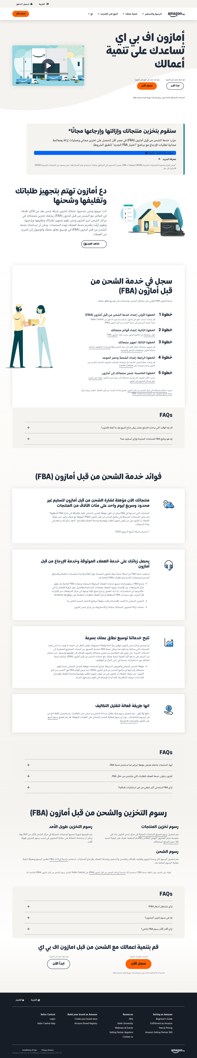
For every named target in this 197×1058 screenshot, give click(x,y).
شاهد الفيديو (92, 244)
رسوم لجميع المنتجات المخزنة (153, 834)
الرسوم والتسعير (153, 14)
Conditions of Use (29, 1050)
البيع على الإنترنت (109, 14)
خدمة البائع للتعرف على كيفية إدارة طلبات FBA (152, 393)
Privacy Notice (47, 1050)
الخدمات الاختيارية (128, 721)
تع (92, 14)
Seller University (125, 1023)
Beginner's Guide (164, 1019)
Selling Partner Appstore (121, 1032)
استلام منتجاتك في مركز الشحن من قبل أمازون (147, 390)
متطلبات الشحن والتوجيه (131, 350)
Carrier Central (126, 365)
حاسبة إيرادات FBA (59, 859)
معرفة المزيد (169, 159)
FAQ (131, 1019)
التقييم (19, 1000)
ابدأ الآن (175, 85)
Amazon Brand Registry (85, 1023)
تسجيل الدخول (22, 4)
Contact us (128, 1036)
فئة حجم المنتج (171, 842)
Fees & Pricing (165, 1028)
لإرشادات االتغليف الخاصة (100, 347)
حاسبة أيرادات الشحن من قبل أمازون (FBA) (107, 872)
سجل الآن (21, 13)
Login (52, 1019)
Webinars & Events (124, 1028)
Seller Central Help (46, 1023)
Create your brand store (86, 1019)
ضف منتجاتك (149, 334)
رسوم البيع (53, 717)
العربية (42, 4)
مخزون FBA (113, 334)
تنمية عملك (131, 14)
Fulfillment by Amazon (161, 1023)
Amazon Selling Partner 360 (158, 1032)
